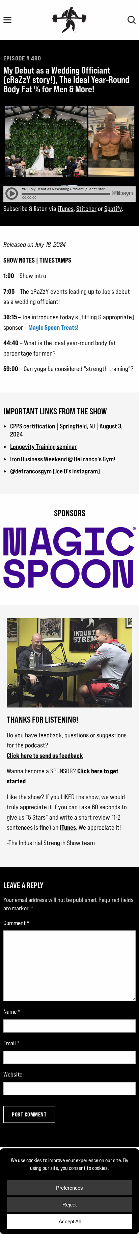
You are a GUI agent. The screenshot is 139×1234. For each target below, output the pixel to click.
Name (11, 1011)
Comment (16, 922)
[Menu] (7, 20)
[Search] (132, 20)
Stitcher (86, 208)
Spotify (113, 208)
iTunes (66, 208)
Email (11, 1043)
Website (12, 1074)
